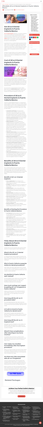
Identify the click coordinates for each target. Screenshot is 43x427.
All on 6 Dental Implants (20, 9)
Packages (7, 4)
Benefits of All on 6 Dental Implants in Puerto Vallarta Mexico (35, 26)
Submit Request (34, 54)
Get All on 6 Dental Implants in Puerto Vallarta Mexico (34, 17)
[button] (41, 1)
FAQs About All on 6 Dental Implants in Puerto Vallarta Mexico (35, 29)
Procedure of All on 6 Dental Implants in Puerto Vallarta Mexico (35, 23)
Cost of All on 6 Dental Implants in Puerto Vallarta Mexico (34, 20)
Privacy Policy (28, 424)
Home (3, 4)
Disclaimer (31, 424)
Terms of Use (23, 424)
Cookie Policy (36, 424)
